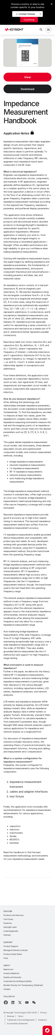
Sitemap (10, 1016)
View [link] (27, 77)
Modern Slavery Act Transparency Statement (23, 985)
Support (8, 942)
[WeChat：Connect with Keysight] (34, 1002)
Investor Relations (11, 973)
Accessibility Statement (17, 1023)
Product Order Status (13, 954)
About (7, 965)
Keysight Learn (10, 927)
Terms (20, 1016)
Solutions (8, 923)
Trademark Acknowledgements (21, 1020)
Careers (7, 989)
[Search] (41, 29)
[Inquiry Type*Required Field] (47, 1030)
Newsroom (8, 969)
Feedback (42, 1020)
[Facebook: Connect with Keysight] (6, 1002)
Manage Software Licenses (16, 950)
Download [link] (27, 89)
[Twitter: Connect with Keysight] (20, 1002)
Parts (6, 958)
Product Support (11, 946)
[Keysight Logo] (15, 30)
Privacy (43, 1012)
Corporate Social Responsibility (18, 981)
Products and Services (14, 915)
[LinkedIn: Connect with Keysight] (13, 1002)
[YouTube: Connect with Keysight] (27, 1002)
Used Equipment (11, 931)
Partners (7, 935)
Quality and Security (12, 977)
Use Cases (8, 919)
